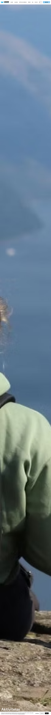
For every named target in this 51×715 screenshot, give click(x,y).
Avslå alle (42, 713)
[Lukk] (49, 713)
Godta (47, 713)
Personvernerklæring (21, 713)
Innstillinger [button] (37, 713)
